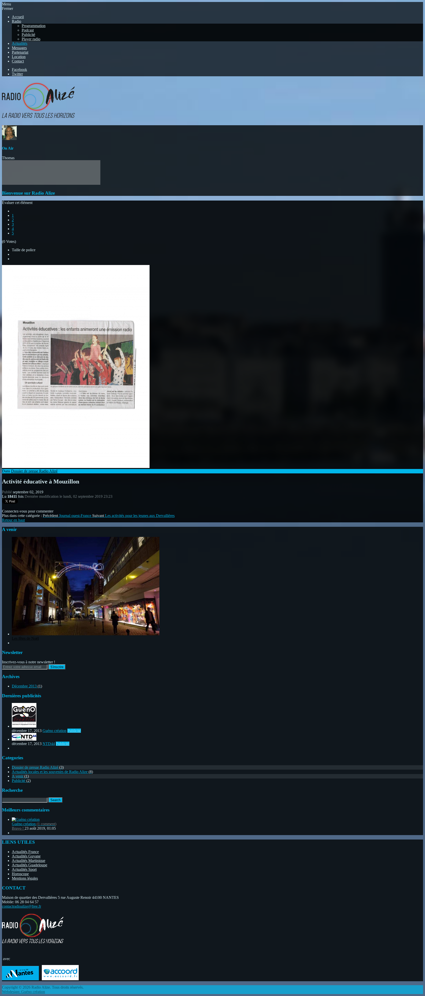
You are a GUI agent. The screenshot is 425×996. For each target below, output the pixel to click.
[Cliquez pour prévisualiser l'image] (76, 467)
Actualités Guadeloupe (29, 865)
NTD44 (49, 744)
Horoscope (20, 874)
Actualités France (25, 852)
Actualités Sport (24, 869)
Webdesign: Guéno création (23, 992)
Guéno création (54, 731)
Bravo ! (18, 828)
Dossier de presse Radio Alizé (34, 471)
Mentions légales (25, 878)
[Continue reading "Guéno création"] (24, 726)
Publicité (74, 731)
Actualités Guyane (26, 856)
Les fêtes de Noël (25, 638)
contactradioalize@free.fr (21, 906)
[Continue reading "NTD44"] (24, 739)
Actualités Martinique (28, 860)
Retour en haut (13, 520)
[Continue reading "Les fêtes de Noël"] (85, 634)
